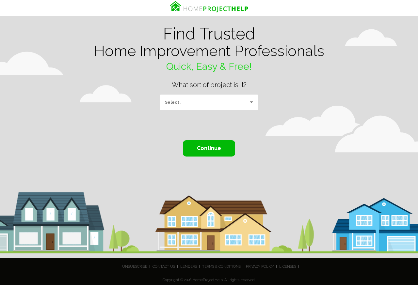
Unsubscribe (134, 266)
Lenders (188, 266)
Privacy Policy (260, 266)
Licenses (287, 266)
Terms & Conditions (221, 266)
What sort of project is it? (209, 85)
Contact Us (164, 266)
